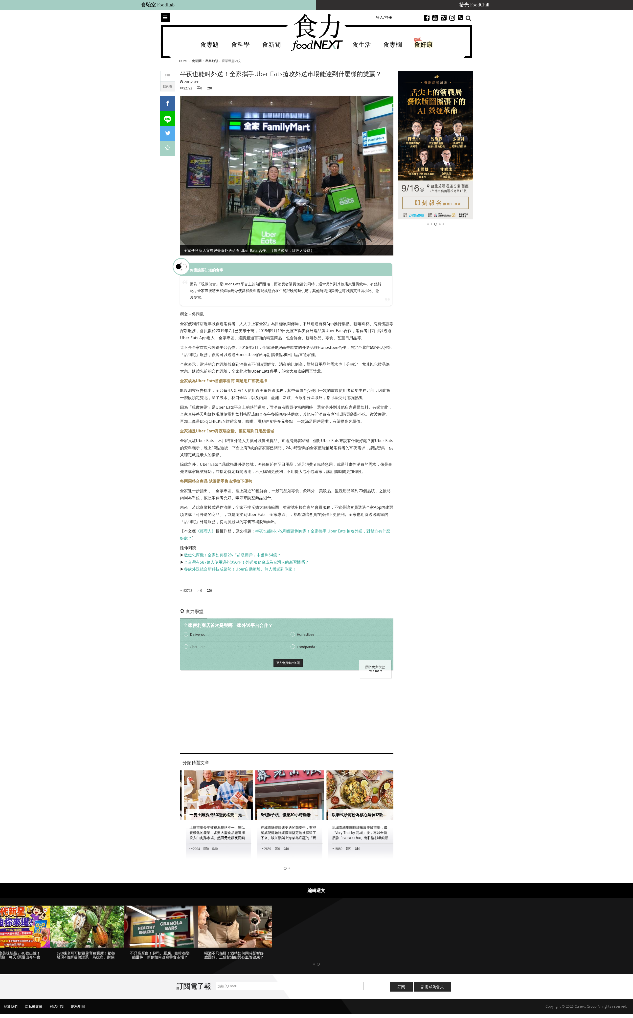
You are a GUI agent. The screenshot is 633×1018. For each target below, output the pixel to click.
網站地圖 (78, 1006)
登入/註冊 (384, 17)
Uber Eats (197, 646)
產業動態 (211, 61)
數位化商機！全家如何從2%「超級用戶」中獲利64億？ (232, 555)
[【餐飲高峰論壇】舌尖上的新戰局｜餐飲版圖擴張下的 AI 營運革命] (435, 145)
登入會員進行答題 (288, 663)
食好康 (423, 45)
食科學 (240, 45)
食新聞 (271, 45)
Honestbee (305, 634)
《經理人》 (206, 531)
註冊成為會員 (432, 986)
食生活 (361, 45)
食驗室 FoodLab (158, 5)
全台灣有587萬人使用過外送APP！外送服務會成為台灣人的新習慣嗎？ (246, 562)
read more (375, 671)
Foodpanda (306, 646)
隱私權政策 (33, 1006)
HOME (183, 61)
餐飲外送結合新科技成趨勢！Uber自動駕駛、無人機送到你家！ (240, 569)
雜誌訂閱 (57, 1006)
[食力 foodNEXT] (316, 32)
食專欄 (392, 45)
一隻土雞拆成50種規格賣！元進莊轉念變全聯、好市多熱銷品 (240, 814)
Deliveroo (197, 634)
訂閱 (401, 986)
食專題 (209, 45)
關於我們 (11, 1006)
